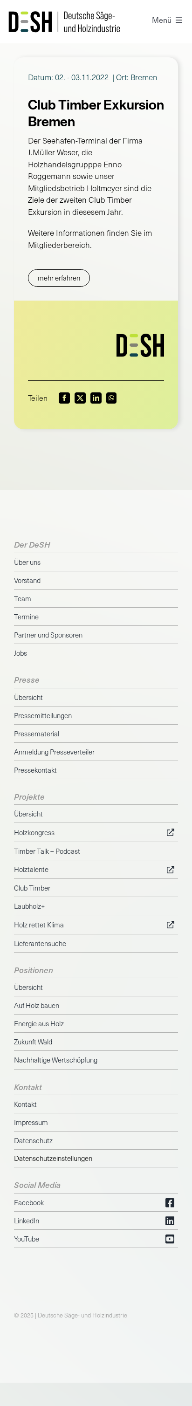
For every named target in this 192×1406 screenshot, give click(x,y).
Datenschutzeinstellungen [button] (53, 1158)
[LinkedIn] (96, 398)
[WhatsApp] (111, 398)
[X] (80, 398)
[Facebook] (64, 398)
